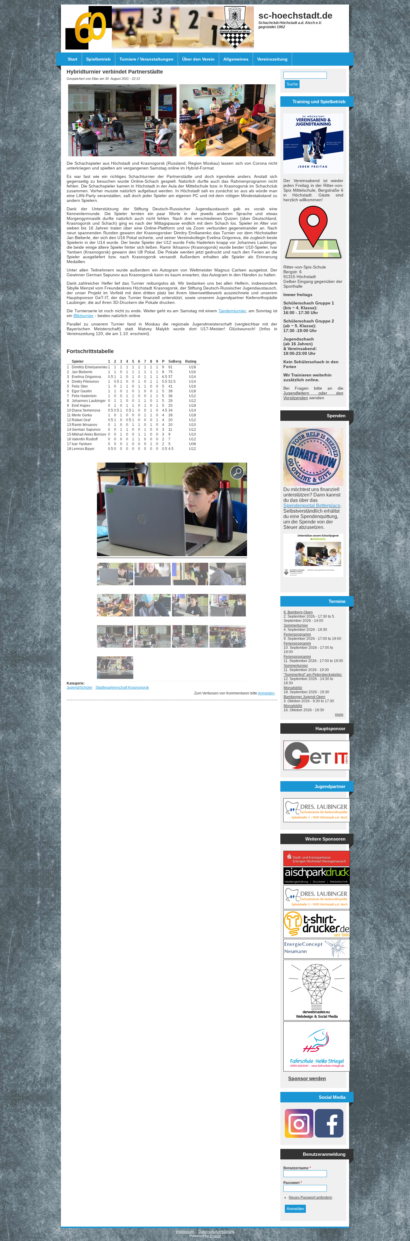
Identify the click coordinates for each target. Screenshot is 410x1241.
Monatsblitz (293, 688)
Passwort (292, 1183)
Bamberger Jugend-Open (304, 697)
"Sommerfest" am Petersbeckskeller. (313, 675)
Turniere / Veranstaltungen (146, 59)
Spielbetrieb (98, 59)
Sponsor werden (307, 1078)
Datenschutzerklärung (216, 1232)
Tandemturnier (232, 310)
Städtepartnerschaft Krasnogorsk (122, 687)
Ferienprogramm (297, 634)
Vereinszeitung (272, 59)
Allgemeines (236, 59)
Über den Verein (198, 59)
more (339, 714)
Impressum (185, 1232)
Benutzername (297, 1168)
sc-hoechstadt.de (295, 15)
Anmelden (266, 693)
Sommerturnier (296, 625)
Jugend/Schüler (79, 687)
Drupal (215, 1236)
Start (72, 59)
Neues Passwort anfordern (310, 1197)
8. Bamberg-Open (298, 612)
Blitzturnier (84, 315)
